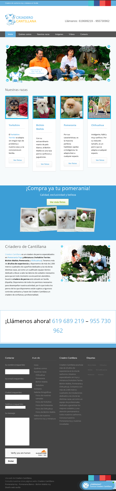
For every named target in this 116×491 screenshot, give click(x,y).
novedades (64, 424)
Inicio (10, 34)
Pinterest (108, 3)
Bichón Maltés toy (43, 484)
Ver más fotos (57, 202)
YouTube (102, 3)
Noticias (90, 370)
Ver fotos (17, 160)
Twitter (91, 3)
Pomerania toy (65, 421)
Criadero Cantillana (13, 254)
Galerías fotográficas (42, 392)
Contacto (84, 34)
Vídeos (72, 34)
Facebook (97, 3)
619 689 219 (68, 321)
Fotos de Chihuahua (44, 408)
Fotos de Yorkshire (43, 402)
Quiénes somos (25, 34)
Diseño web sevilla (12, 487)
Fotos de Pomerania (44, 405)
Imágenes (59, 34)
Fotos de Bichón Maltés (45, 412)
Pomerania (70, 125)
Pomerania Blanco (26, 484)
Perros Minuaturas (101, 370)
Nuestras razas (43, 34)
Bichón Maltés (42, 381)
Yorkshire (14, 125)
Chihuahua (97, 125)
